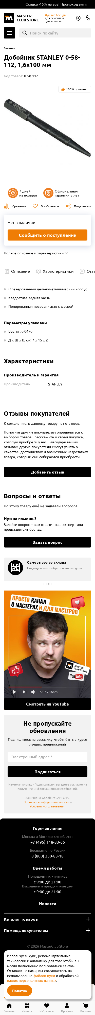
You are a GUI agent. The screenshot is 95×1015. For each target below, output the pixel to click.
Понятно (19, 990)
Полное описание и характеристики (34, 253)
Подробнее (47, 650)
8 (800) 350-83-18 (88, 18)
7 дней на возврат (28, 193)
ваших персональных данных (31, 980)
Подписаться (47, 771)
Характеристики (58, 271)
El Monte (78, 18)
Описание (20, 271)
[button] (43, 583)
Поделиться (82, 206)
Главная (9, 48)
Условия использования (47, 806)
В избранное (50, 206)
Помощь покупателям (26, 930)
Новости (47, 903)
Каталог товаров (21, 919)
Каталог (9, 32)
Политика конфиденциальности (46, 802)
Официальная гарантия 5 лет (67, 193)
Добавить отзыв (47, 472)
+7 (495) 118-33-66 (47, 841)
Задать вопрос (47, 542)
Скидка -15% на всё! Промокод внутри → (58, 4)
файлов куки (44, 975)
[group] (47, 569)
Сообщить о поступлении (48, 235)
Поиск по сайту (44, 32)
